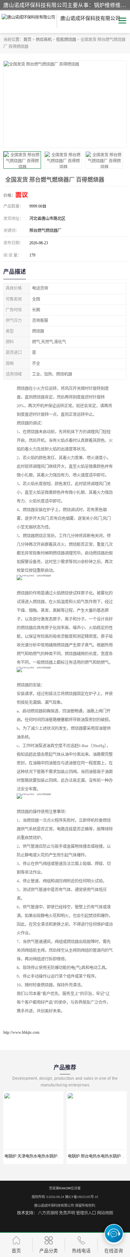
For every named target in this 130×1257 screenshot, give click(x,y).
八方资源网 (48, 1213)
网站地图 (105, 1213)
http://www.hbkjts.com (21, 1032)
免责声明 (67, 1213)
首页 (27, 39)
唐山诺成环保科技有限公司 (54, 1205)
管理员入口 (86, 1213)
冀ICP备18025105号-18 (81, 1197)
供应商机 (44, 39)
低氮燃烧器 (66, 39)
